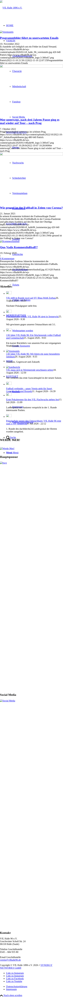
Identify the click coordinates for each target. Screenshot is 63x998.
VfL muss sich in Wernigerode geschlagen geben (29, 370)
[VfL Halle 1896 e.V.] (11, 7)
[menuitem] (34, 986)
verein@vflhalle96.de (10, 960)
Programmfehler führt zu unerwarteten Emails (29, 38)
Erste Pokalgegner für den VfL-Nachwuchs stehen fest (32, 399)
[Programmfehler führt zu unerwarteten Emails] (6, 32)
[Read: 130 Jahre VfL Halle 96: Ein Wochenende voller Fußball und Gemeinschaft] (9, 330)
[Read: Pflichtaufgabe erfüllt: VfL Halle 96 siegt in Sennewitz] (9, 312)
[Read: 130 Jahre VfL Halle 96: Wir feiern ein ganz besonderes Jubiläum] (13, 351)
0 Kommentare (7, 258)
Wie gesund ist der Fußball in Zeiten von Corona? (31, 207)
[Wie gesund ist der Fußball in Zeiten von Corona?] (31, 177)
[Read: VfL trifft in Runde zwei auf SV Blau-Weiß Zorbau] (9, 293)
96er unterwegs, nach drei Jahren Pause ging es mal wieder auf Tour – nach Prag (29, 121)
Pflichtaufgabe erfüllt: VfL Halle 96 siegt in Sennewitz (32, 316)
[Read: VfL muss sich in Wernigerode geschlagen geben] (13, 367)
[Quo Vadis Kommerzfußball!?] (9, 241)
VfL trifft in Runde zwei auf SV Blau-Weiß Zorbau (31, 298)
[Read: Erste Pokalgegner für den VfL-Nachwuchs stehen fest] (9, 395)
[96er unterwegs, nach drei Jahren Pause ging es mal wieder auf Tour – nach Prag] (31, 89)
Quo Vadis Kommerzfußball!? (19, 247)
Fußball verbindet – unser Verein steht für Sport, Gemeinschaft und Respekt (29, 390)
